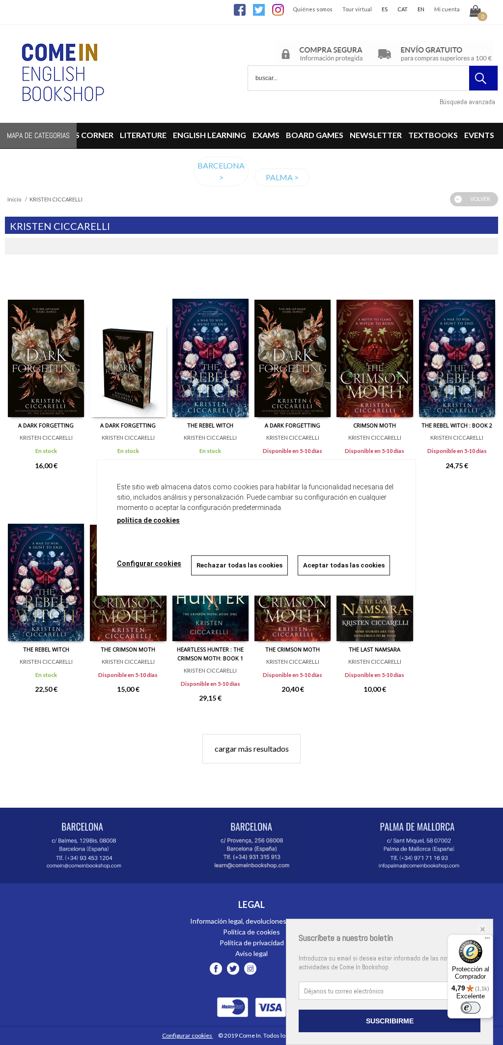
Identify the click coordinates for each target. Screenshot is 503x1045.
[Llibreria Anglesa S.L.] (61, 116)
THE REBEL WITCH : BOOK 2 (456, 425)
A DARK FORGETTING (46, 425)
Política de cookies (251, 932)
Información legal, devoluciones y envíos (251, 921)
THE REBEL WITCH (210, 425)
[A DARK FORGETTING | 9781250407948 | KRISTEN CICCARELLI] (292, 343)
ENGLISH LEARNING (209, 135)
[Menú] (487, 940)
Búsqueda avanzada (467, 101)
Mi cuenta (447, 9)
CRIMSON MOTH (374, 425)
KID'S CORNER (86, 135)
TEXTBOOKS (433, 135)
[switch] (470, 1008)
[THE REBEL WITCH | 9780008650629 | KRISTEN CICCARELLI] (46, 567)
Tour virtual (357, 9)
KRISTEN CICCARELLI (46, 437)
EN (421, 9)
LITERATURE (143, 135)
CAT (402, 9)
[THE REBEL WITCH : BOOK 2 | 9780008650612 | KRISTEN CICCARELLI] (457, 343)
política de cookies (148, 520)
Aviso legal (251, 953)
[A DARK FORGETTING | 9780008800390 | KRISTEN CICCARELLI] (128, 343)
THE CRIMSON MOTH (128, 649)
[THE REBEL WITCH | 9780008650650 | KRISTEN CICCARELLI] (210, 343)
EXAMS (265, 135)
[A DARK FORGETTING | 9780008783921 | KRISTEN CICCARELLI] (46, 343)
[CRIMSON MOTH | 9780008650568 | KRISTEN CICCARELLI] (374, 343)
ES (385, 9)
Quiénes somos (313, 9)
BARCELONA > (221, 171)
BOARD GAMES (314, 135)
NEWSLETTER (376, 135)
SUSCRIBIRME (390, 1021)
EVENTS (479, 135)
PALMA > (282, 177)
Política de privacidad (252, 942)
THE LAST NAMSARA (374, 649)
